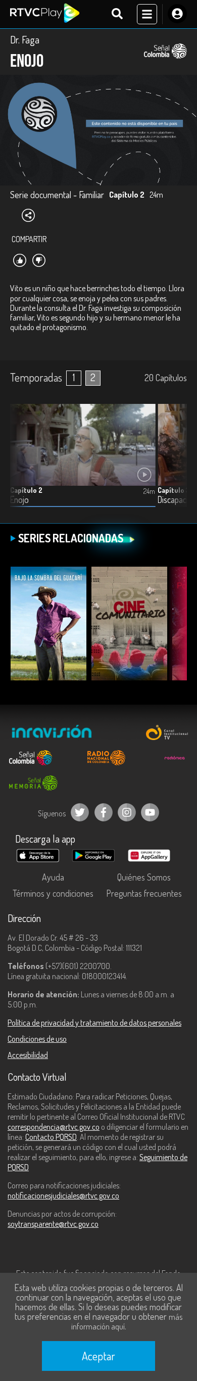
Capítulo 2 (26, 490)
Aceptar (98, 1356)
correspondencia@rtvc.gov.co (54, 1127)
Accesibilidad (28, 1055)
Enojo (19, 499)
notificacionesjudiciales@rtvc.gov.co (63, 1195)
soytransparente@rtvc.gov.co (53, 1224)
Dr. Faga (24, 39)
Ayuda (53, 877)
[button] (174, 463)
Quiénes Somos (144, 877)
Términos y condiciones (53, 893)
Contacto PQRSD (51, 1137)
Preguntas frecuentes (144, 893)
